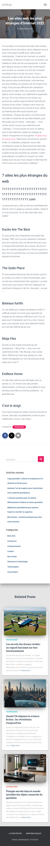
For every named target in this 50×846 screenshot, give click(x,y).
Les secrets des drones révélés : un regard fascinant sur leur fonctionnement (23, 647)
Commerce (12, 541)
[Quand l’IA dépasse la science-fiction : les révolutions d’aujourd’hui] (25, 693)
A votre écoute (15, 833)
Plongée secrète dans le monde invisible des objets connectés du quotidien (24, 794)
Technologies (19, 427)
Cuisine (10, 551)
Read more (25, 670)
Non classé (12, 556)
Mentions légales (33, 833)
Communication (14, 546)
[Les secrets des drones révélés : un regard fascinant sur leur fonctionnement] (25, 621)
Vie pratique (12, 572)
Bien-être (11, 536)
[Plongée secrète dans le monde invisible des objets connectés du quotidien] (25, 768)
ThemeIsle (34, 840)
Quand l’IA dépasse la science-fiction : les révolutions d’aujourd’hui (23, 719)
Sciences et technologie (17, 561)
